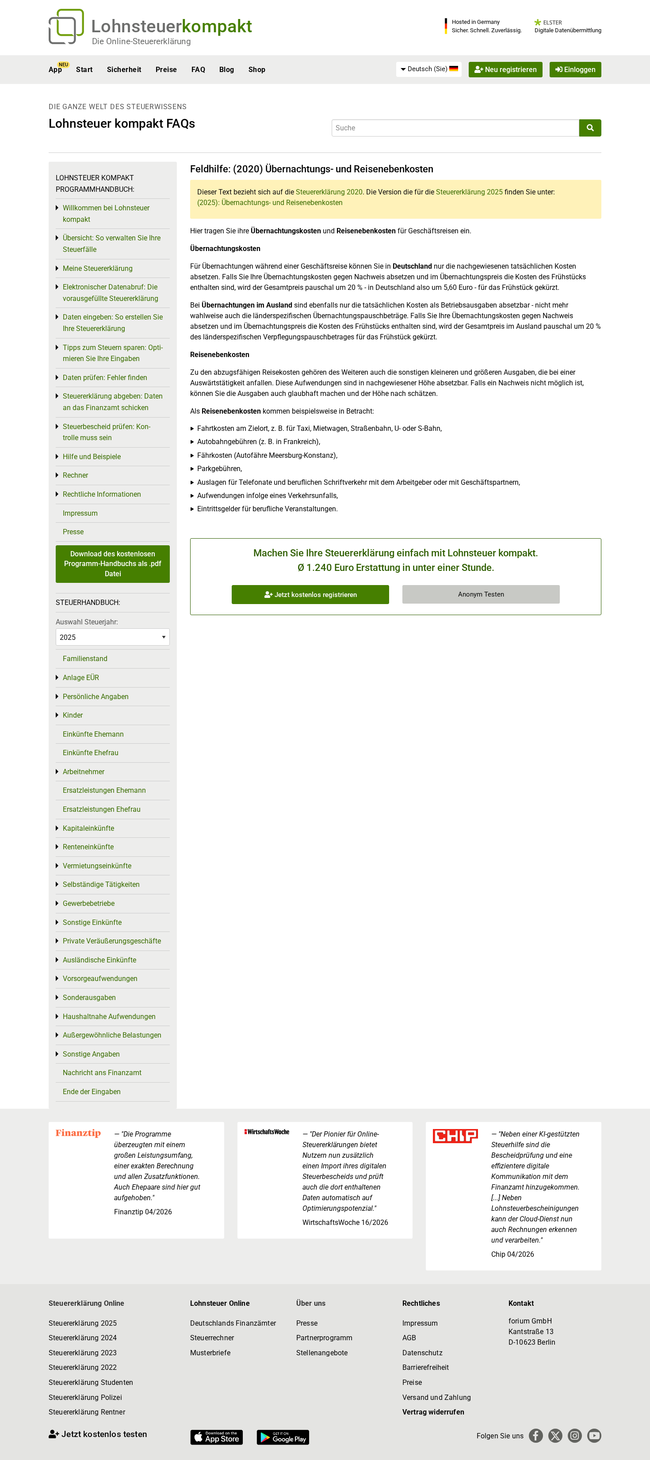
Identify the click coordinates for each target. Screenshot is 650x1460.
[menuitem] (429, 69)
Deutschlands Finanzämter (233, 1323)
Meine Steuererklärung (98, 268)
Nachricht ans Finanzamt (102, 1072)
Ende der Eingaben (92, 1091)
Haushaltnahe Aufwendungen (109, 1016)
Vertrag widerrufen (433, 1412)
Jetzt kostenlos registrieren (315, 595)
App (55, 69)
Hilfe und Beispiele (92, 456)
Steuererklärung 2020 (329, 192)
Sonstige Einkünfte (92, 922)
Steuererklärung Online (87, 1303)
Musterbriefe (210, 1353)
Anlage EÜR (81, 677)
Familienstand (85, 658)
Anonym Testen (481, 594)
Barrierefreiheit (425, 1367)
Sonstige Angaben (91, 1054)
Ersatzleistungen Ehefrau (102, 809)
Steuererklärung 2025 (469, 192)
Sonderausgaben (89, 997)
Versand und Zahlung (436, 1397)
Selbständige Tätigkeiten (101, 884)
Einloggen (579, 69)
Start (84, 69)
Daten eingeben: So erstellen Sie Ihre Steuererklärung (113, 323)
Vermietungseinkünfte (97, 866)
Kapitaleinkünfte (88, 828)
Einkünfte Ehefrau (91, 753)
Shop (257, 69)
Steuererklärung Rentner (87, 1412)
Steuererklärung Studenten (91, 1382)
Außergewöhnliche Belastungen (112, 1035)
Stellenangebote (322, 1353)
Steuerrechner (212, 1338)
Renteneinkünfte (88, 847)
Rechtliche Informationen (102, 494)
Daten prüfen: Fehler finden (105, 377)
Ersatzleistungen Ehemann (104, 790)
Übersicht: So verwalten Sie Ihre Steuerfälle (112, 244)
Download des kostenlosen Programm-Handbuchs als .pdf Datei (112, 564)
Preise (166, 69)
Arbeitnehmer (83, 772)
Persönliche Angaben (96, 696)
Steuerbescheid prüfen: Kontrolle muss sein (106, 432)
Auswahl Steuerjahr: (87, 622)
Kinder (73, 715)
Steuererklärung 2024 (83, 1338)
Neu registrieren (510, 69)
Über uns (310, 1303)
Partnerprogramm (324, 1338)
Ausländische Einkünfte (99, 960)
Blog (226, 69)
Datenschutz (422, 1353)
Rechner (75, 475)
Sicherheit (124, 69)
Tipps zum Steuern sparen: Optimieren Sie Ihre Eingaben (113, 353)
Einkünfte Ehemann (93, 734)
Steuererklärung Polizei (85, 1397)
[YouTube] (594, 1436)
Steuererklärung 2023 (83, 1353)
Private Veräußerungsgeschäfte (112, 941)
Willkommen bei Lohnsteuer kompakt (106, 214)
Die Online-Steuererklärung (141, 41)
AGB (409, 1338)
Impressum (80, 513)
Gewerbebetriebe (89, 903)
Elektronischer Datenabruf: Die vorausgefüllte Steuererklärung (110, 293)
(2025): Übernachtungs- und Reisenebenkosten (270, 202)
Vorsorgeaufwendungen (100, 978)
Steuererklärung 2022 (83, 1367)
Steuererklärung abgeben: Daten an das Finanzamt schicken (113, 402)
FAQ (198, 69)
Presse (73, 532)
